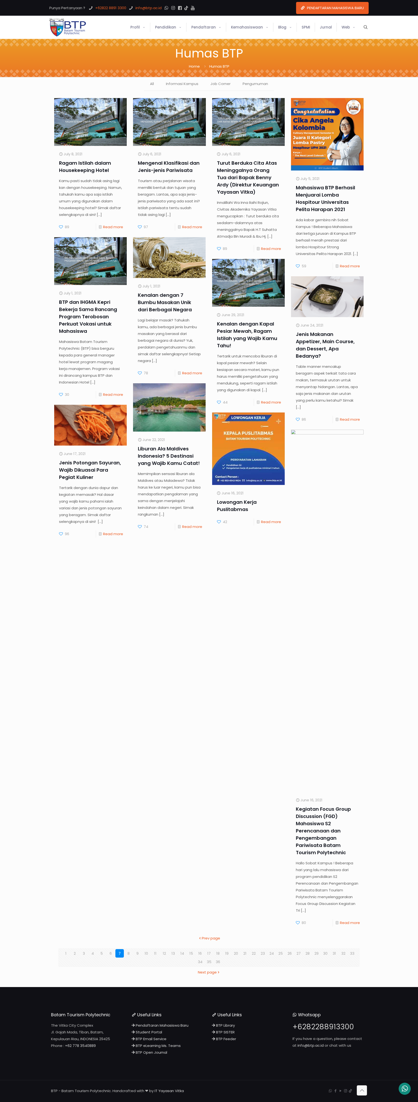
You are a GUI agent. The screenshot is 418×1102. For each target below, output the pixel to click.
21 (244, 953)
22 (254, 953)
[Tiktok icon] (350, 1090)
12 (164, 953)
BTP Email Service (150, 1038)
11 (155, 953)
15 (191, 953)
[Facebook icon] (335, 1090)
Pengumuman (255, 83)
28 (308, 953)
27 (299, 953)
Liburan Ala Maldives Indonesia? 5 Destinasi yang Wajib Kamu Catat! (169, 456)
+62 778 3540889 (80, 1045)
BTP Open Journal (151, 1052)
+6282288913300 (323, 1027)
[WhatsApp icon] (330, 1090)
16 (200, 953)
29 (316, 953)
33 (352, 953)
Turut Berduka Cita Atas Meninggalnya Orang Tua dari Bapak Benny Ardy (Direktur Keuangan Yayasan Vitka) (248, 177)
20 (236, 953)
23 (263, 953)
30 (325, 953)
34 (200, 961)
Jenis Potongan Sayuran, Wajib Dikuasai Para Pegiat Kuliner (90, 470)
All (152, 83)
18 (218, 953)
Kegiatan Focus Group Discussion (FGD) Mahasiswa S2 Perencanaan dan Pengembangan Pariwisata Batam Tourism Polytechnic (323, 831)
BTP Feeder (225, 1038)
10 (146, 953)
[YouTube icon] (340, 1090)
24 (271, 953)
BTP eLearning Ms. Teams (158, 1045)
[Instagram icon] (345, 1090)
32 (343, 953)
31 (334, 953)
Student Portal (148, 1032)
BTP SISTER (225, 1032)
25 (280, 953)
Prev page (211, 938)
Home (194, 66)
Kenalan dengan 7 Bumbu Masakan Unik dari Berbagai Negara (165, 302)
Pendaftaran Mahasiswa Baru (161, 1025)
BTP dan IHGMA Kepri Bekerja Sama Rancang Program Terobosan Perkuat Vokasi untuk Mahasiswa (88, 316)
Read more (113, 226)
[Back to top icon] (362, 1090)
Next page (207, 972)
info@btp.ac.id (311, 1045)
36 (218, 961)
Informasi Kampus (182, 83)
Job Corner (220, 83)
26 (290, 953)
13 (173, 953)
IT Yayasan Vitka (169, 1090)
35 (209, 961)
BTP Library (225, 1025)
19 (227, 953)
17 (209, 953)
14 (182, 953)
